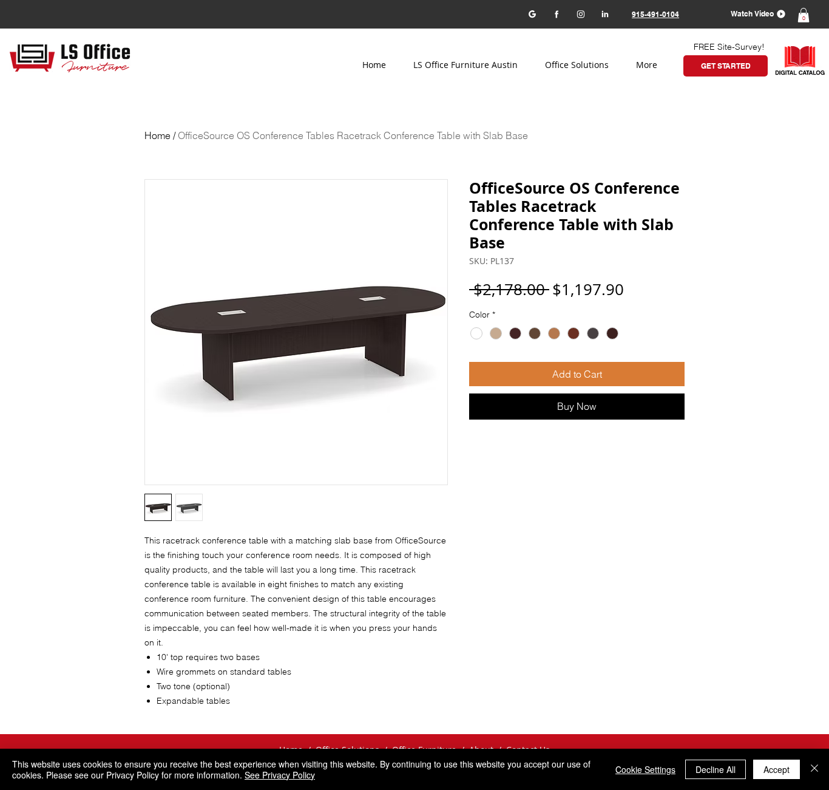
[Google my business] (532, 14)
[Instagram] (580, 14)
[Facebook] (556, 14)
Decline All (715, 769)
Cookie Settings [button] (645, 769)
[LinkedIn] (605, 14)
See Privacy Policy (280, 775)
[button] (754, 13)
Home (157, 135)
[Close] (814, 769)
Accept (776, 769)
